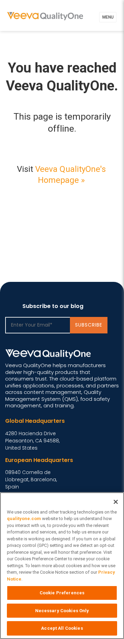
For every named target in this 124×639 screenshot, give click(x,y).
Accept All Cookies (62, 628)
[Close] (115, 501)
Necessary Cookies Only (62, 610)
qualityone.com (24, 518)
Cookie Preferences (62, 592)
